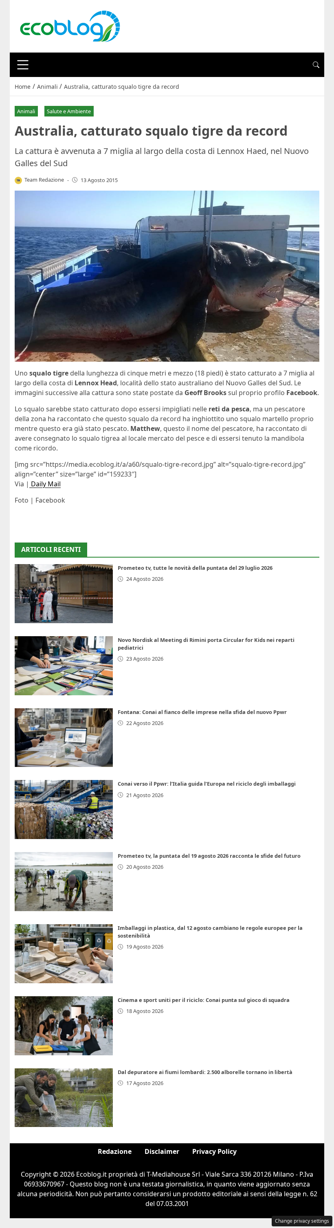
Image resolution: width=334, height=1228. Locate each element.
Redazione (115, 1151)
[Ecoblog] (70, 25)
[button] (316, 65)
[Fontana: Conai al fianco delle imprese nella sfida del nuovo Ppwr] (64, 737)
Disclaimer (162, 1151)
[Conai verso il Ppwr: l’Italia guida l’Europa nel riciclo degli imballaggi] (64, 809)
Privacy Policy (214, 1151)
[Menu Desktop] (23, 65)
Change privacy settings (302, 1220)
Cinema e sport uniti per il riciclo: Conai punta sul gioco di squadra (204, 1000)
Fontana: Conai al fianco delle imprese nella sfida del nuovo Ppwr (202, 712)
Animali (26, 111)
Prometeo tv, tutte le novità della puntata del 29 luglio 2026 (195, 567)
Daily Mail (45, 483)
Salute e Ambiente (69, 111)
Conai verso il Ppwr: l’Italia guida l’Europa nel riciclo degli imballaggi (207, 783)
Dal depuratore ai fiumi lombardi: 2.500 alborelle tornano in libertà (205, 1072)
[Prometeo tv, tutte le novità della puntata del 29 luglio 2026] (64, 593)
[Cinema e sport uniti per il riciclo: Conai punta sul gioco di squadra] (64, 1025)
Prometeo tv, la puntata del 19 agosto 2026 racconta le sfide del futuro (209, 855)
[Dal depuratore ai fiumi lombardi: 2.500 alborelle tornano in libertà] (64, 1097)
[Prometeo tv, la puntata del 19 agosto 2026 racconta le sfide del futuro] (64, 881)
